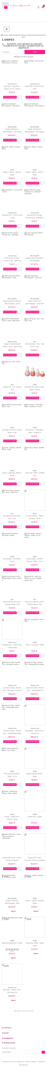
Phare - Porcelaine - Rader (35, 645)
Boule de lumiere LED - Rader (12, 943)
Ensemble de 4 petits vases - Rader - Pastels (34, 388)
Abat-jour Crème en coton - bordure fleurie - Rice (34, 603)
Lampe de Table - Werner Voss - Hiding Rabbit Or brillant (35, 689)
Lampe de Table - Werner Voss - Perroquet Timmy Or (12, 689)
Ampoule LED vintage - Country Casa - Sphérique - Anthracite (34, 216)
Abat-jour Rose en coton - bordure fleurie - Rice (12, 603)
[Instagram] (28, 1069)
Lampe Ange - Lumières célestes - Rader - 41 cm (34, 560)
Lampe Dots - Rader (35, 816)
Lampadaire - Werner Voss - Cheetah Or (35, 732)
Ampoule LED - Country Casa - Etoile (12, 216)
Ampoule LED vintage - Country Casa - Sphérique (12, 259)
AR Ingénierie (23, 1065)
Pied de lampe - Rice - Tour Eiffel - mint (34, 345)
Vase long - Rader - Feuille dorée (35, 944)
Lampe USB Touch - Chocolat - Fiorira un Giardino (35, 859)
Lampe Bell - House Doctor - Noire (35, 87)
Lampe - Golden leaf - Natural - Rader (12, 818)
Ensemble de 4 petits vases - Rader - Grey (12, 431)
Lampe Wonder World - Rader (34, 775)
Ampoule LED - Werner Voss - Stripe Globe (12, 646)
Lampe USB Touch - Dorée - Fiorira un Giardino (12, 859)
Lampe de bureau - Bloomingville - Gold (12, 902)
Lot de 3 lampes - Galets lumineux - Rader (34, 517)
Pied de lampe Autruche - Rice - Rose (12, 517)
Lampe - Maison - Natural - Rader (12, 173)
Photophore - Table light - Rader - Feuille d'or (35, 431)
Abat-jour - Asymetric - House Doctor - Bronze (12, 87)
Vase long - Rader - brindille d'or (34, 474)
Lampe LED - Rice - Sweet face (12, 388)
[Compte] (38, 7)
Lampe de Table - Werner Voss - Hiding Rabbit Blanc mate (12, 732)
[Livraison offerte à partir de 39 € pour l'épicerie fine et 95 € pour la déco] (23, 36)
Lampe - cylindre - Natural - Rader (34, 902)
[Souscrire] (6, 7)
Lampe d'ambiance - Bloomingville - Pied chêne (12, 130)
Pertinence (12, 52)
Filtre (35, 52)
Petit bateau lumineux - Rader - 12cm (12, 775)
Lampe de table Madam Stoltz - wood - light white (12, 345)
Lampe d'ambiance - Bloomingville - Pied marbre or (34, 130)
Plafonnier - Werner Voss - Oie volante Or (12, 991)
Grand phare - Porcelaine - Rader (12, 560)
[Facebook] (19, 1069)
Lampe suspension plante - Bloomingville (34, 259)
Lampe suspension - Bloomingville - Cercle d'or (35, 302)
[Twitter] (23, 1069)
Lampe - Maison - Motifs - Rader (34, 173)
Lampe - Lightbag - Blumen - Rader (12, 474)
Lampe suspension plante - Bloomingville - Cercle (12, 302)
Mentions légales (30, 1061)
